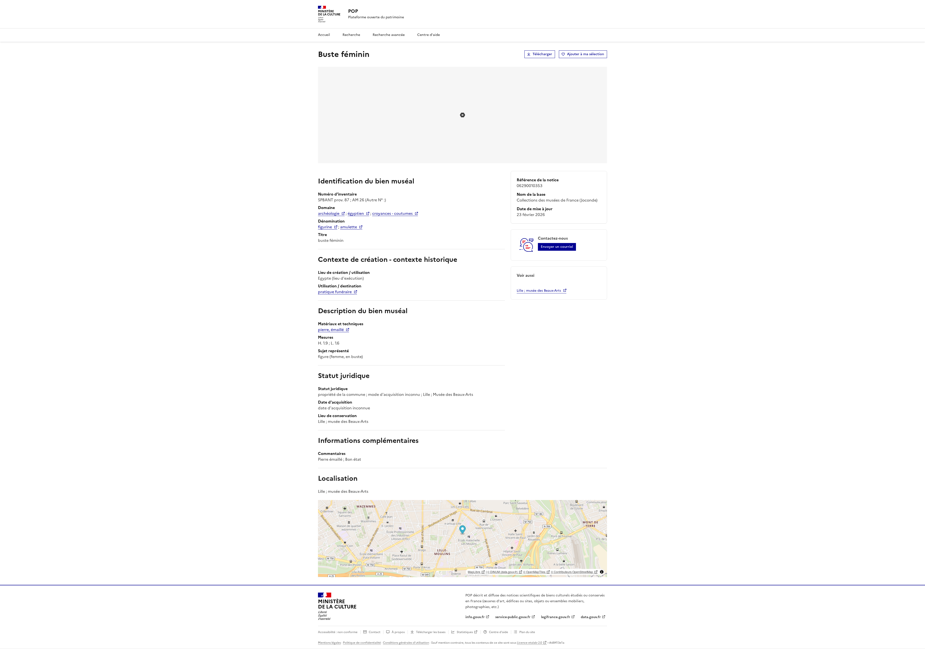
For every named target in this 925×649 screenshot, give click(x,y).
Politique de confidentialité (362, 643)
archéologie (328, 213)
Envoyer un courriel (557, 246)
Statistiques (465, 632)
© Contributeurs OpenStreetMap (572, 572)
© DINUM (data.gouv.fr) (502, 572)
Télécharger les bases (430, 632)
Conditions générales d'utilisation (406, 643)
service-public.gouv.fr (512, 617)
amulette (348, 227)
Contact (374, 632)
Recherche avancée (389, 34)
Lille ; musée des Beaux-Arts (539, 290)
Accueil (324, 34)
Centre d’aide (498, 632)
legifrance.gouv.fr (555, 617)
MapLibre (474, 572)
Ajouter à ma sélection (585, 54)
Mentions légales (329, 643)
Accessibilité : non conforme (337, 632)
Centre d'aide (428, 34)
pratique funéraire (335, 292)
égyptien (356, 213)
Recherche (351, 34)
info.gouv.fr (475, 617)
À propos (398, 632)
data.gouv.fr (591, 617)
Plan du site (527, 632)
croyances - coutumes (392, 213)
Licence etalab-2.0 (529, 643)
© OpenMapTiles (534, 572)
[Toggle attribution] (602, 572)
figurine (325, 227)
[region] (462, 538)
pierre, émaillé (331, 329)
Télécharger (542, 54)
